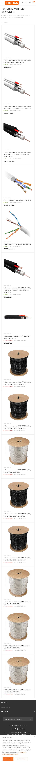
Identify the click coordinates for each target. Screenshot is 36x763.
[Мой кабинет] (29, 3)
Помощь (4, 711)
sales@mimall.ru (19, 729)
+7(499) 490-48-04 (18, 725)
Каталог (4, 702)
